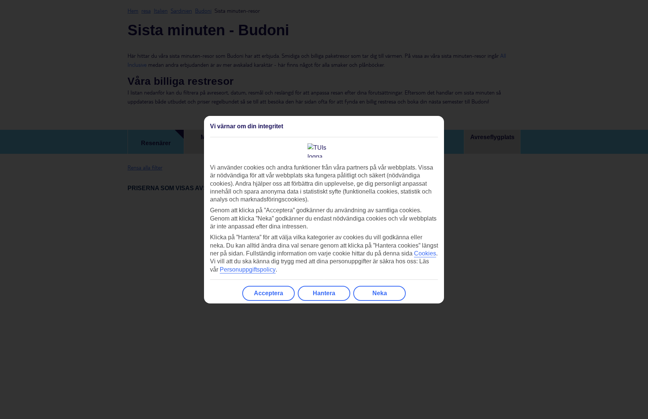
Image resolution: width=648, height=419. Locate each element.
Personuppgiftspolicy (248, 269)
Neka (379, 293)
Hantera (324, 293)
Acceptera (268, 293)
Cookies (425, 253)
